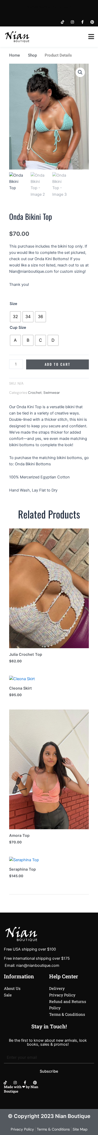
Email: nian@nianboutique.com (32, 965)
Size (13, 303)
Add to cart (58, 364)
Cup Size (18, 327)
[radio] (15, 317)
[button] (80, 72)
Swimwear (51, 392)
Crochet (35, 392)
